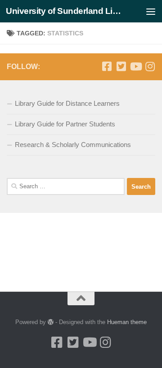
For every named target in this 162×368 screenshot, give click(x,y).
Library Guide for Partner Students (65, 124)
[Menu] (151, 11)
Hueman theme (127, 322)
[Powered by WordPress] (51, 322)
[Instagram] (149, 66)
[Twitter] (121, 66)
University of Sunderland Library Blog (64, 11)
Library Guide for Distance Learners (67, 103)
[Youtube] (135, 66)
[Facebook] (106, 66)
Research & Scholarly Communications (73, 144)
